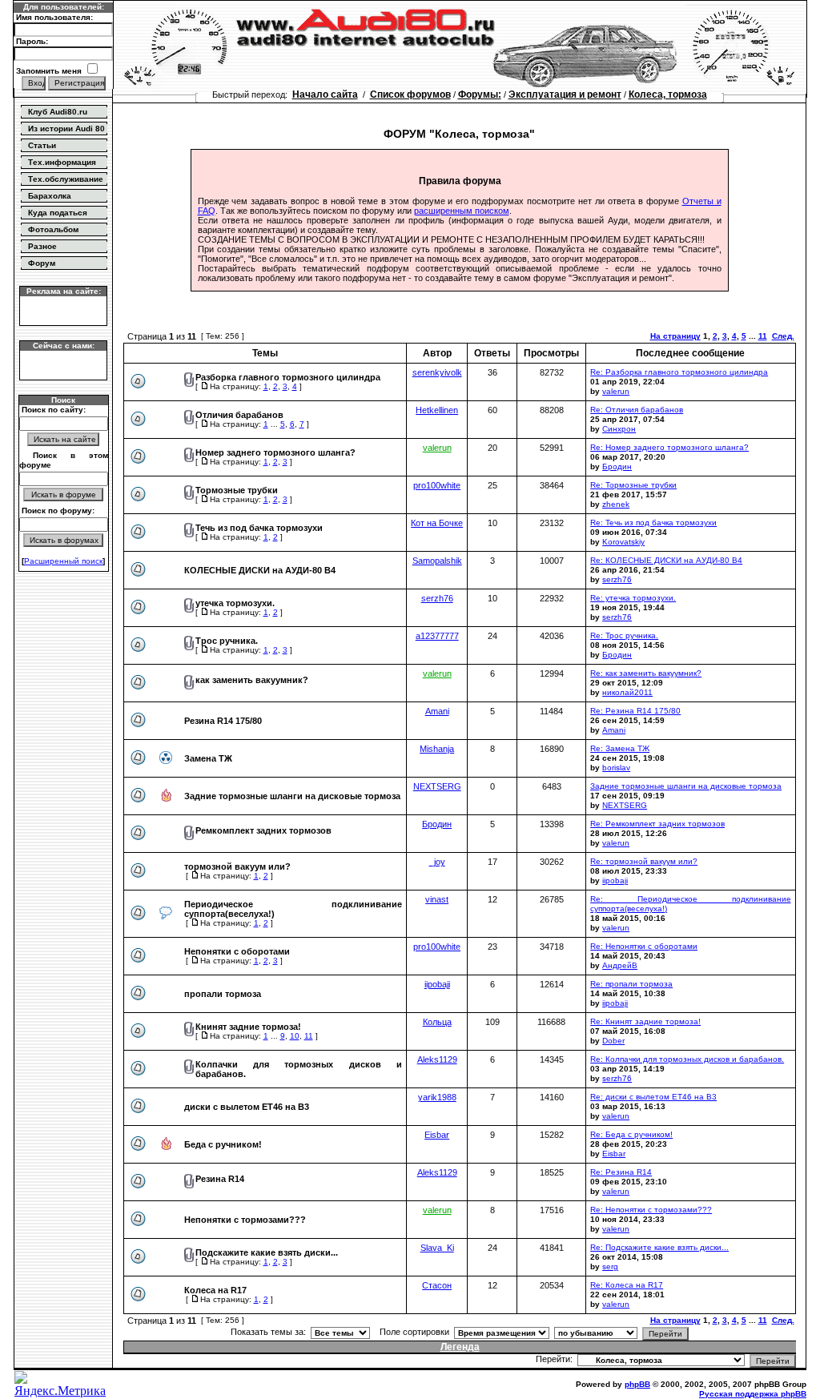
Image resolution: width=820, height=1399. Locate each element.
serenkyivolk (437, 372)
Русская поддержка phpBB (752, 1393)
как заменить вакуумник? (251, 680)
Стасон (437, 1285)
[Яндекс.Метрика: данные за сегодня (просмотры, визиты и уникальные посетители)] (63, 1384)
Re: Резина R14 (621, 1172)
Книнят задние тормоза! (248, 1026)
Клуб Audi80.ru (57, 111)
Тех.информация (62, 162)
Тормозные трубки (236, 490)
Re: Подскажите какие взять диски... (659, 1247)
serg (610, 1266)
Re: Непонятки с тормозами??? (651, 1209)
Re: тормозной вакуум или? (643, 861)
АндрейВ (619, 965)
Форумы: (479, 94)
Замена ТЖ (208, 758)
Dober (613, 1040)
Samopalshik (437, 560)
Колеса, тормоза (668, 94)
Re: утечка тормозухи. (633, 597)
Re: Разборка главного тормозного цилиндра (679, 372)
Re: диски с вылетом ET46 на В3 (653, 1096)
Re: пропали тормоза (631, 983)
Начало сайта (325, 94)
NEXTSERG (437, 786)
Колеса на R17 (215, 1290)
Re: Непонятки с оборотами (643, 946)
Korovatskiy (623, 541)
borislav (616, 767)
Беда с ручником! (223, 1144)
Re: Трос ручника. (624, 635)
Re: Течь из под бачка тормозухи (653, 522)
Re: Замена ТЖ (619, 748)
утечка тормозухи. (235, 603)
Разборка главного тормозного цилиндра (287, 377)
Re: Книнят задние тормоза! (645, 1021)
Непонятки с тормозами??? (245, 1219)
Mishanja (437, 749)
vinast (436, 899)
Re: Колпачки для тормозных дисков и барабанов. (687, 1059)
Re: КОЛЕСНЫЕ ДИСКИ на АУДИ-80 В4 (666, 560)
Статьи (42, 145)
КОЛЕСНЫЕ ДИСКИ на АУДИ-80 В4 (260, 570)
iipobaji (615, 880)
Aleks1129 (437, 1059)
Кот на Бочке (437, 523)
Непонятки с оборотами (237, 951)
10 (294, 1035)
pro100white (436, 485)
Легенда (460, 1347)
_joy (437, 861)
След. (783, 336)
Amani (437, 711)
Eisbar (436, 1135)
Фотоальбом (53, 229)
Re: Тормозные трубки (633, 484)
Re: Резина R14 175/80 (635, 710)
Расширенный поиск (63, 561)
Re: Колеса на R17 (626, 1284)
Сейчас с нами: (63, 345)
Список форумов (410, 94)
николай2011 (627, 692)
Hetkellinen (437, 410)
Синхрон (619, 428)
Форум (41, 263)
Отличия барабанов (239, 415)
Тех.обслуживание (65, 179)
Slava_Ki (437, 1247)
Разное (42, 246)
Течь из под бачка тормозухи (259, 528)
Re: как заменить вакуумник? (645, 673)
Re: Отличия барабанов (636, 409)
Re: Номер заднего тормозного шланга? (669, 447)
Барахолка (49, 195)
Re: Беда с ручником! (631, 1134)
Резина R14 (219, 1179)
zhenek (615, 504)
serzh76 (617, 579)
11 (762, 336)
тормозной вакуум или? (237, 866)
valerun (615, 391)
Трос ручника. (226, 640)
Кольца (437, 1022)
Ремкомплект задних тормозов (263, 830)
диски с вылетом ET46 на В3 (246, 1107)
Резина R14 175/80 (223, 721)
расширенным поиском (461, 210)
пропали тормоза (222, 994)
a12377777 (437, 636)
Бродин (617, 466)
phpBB (637, 1384)
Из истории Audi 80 (66, 128)
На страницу (675, 336)
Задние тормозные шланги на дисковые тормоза (292, 796)
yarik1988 (437, 1097)
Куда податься (57, 212)
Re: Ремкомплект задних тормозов (657, 823)
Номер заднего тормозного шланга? (275, 452)
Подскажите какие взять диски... (266, 1252)
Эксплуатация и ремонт (564, 94)
